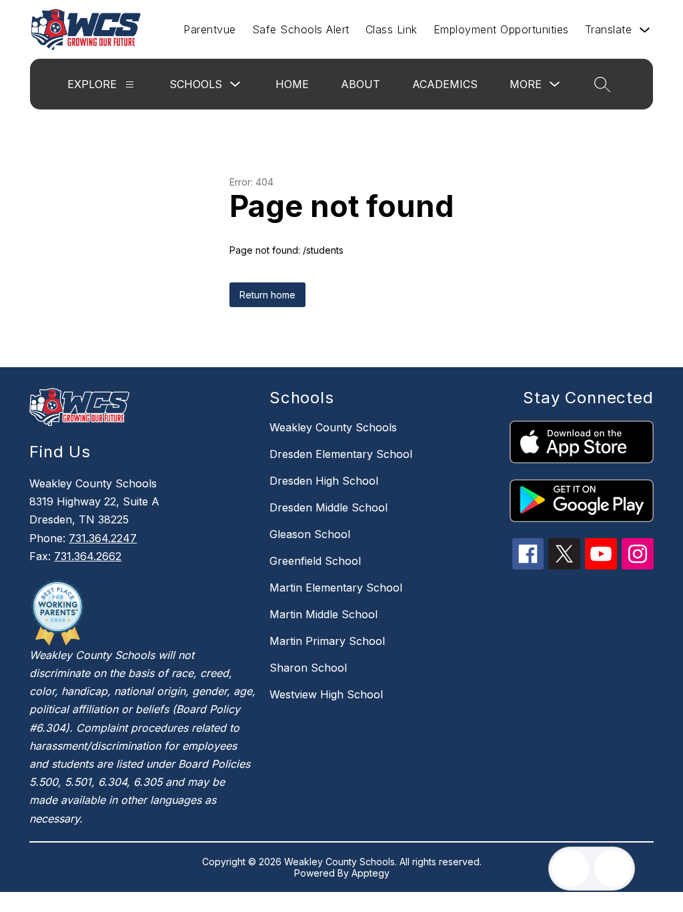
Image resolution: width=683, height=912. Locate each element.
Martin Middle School (323, 614)
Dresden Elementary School (340, 454)
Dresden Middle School (328, 507)
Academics (445, 84)
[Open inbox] (570, 868)
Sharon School (308, 667)
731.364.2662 (87, 556)
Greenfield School (315, 560)
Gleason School (309, 534)
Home (292, 84)
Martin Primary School (327, 641)
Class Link (392, 29)
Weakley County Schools (333, 427)
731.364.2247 (103, 538)
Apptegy (371, 873)
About (360, 84)
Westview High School (326, 694)
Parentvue (209, 29)
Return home (267, 294)
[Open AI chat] (613, 868)
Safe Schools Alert (301, 29)
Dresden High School (323, 480)
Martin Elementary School (335, 587)
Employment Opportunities (501, 29)
